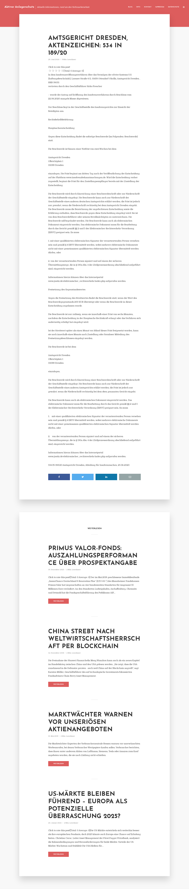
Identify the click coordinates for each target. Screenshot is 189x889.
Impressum (159, 7)
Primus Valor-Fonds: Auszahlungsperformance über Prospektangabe (92, 555)
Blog (130, 7)
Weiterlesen (58, 601)
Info (138, 7)
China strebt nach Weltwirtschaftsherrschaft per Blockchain (94, 639)
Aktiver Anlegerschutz (19, 7)
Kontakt (147, 7)
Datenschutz (173, 7)
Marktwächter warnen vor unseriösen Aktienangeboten (90, 722)
